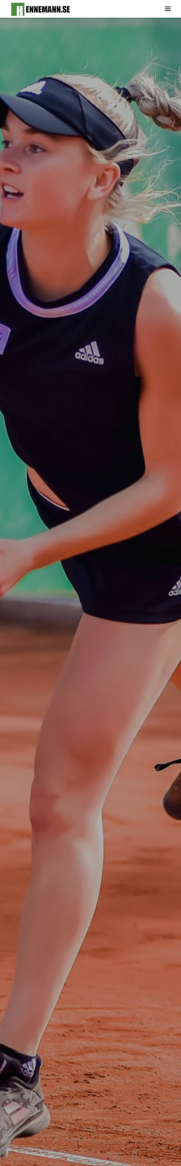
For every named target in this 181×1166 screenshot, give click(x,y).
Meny (168, 9)
